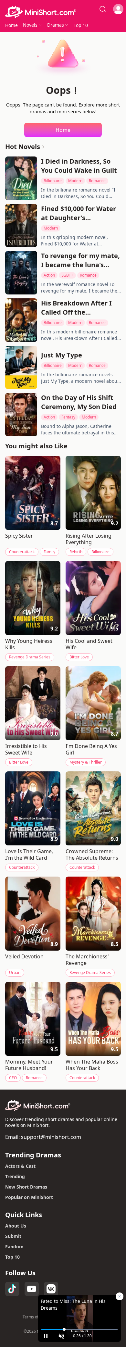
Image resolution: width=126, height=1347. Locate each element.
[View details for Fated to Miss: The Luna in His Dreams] (79, 1311)
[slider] (79, 1329)
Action (49, 275)
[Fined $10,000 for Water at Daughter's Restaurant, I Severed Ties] (21, 225)
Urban (14, 972)
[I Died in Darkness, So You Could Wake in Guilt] (21, 178)
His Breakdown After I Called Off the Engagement (76, 308)
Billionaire (53, 180)
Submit (13, 1236)
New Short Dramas (26, 1187)
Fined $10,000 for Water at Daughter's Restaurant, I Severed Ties (78, 213)
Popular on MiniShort (29, 1197)
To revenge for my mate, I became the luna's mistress (80, 260)
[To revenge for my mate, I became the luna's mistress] (21, 272)
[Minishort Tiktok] (12, 1289)
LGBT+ (67, 275)
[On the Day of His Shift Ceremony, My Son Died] (21, 414)
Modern (75, 180)
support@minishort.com (51, 1137)
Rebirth (75, 552)
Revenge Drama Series (29, 657)
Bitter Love (79, 657)
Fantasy (68, 417)
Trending (15, 1176)
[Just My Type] (21, 367)
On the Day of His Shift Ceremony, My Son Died (79, 402)
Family (49, 552)
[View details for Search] (102, 9)
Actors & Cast (20, 1166)
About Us (15, 1226)
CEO (13, 1077)
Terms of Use (35, 1317)
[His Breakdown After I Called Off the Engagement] (21, 320)
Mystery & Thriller (85, 762)
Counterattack (22, 552)
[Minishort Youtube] (32, 1289)
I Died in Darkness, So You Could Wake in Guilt (79, 166)
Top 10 (12, 1257)
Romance (97, 180)
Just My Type (61, 355)
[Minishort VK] (51, 1289)
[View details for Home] (63, 12)
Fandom (14, 1246)
